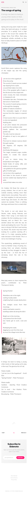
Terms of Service (14, 477)
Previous (23, 432)
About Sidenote (14, 475)
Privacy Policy (14, 479)
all (14, 432)
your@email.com (13, 457)
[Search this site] (23, 2)
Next (3, 432)
